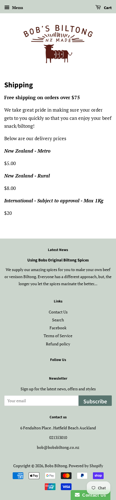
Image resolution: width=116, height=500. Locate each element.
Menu (17, 7)
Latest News (58, 249)
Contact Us (58, 312)
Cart (107, 8)
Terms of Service (58, 335)
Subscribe (95, 402)
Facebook (58, 327)
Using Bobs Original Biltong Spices (58, 260)
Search (58, 319)
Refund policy (58, 344)
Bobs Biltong (56, 465)
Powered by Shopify (86, 465)
